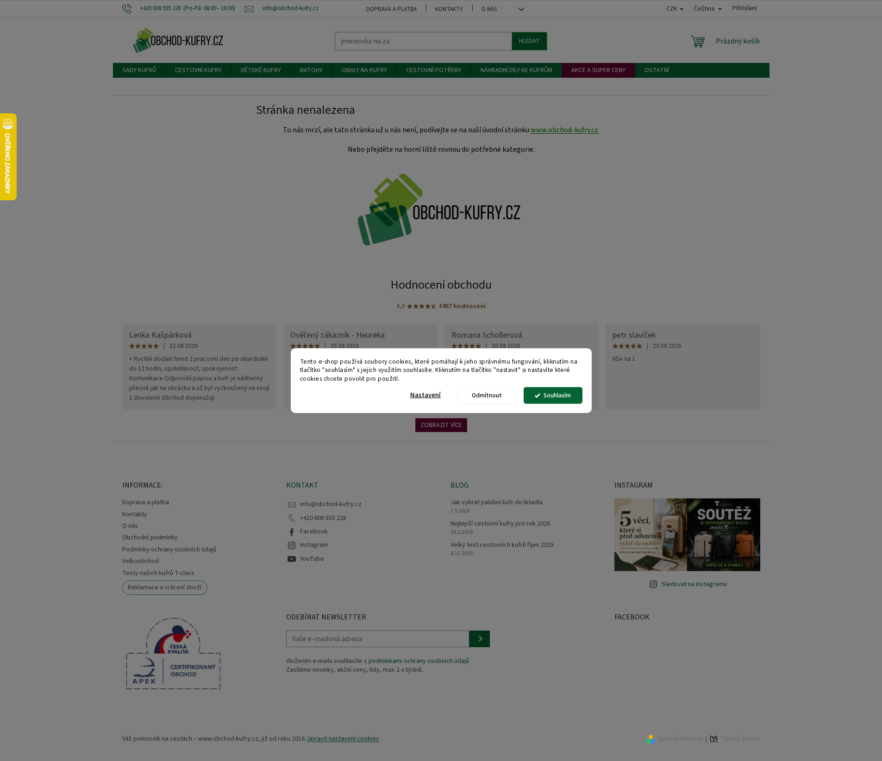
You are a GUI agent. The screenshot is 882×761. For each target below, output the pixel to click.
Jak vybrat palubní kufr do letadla (496, 502)
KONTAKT (302, 485)
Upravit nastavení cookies (343, 738)
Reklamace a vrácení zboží (164, 587)
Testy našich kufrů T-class (158, 573)
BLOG (459, 485)
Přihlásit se (479, 639)
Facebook (314, 531)
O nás (489, 9)
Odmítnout (487, 395)
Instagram (314, 545)
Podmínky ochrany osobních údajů (169, 549)
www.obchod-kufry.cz (565, 130)
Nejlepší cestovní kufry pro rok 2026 (500, 524)
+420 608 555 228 (323, 518)
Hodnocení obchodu (441, 284)
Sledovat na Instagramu (694, 584)
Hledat (529, 41)
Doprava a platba (391, 9)
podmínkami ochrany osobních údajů (419, 661)
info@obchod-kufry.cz (331, 504)
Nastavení (425, 395)
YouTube (312, 558)
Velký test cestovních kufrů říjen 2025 (502, 545)
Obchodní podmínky (150, 537)
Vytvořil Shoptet (680, 738)
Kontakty (449, 9)
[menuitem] (139, 70)
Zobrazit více (441, 425)
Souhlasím (557, 395)
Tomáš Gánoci (740, 739)
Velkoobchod (140, 561)
